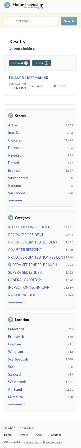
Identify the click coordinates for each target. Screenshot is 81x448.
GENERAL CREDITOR (24, 280)
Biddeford (16, 329)
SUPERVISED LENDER (25, 272)
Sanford (14, 374)
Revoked (15, 155)
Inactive (14, 133)
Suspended (16, 193)
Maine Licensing (27, 5)
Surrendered (18, 178)
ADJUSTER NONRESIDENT (29, 227)
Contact (56, 434)
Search (69, 21)
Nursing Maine (33, 442)
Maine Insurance (52, 442)
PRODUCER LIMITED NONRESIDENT (36, 257)
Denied (13, 163)
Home (7, 434)
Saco (12, 367)
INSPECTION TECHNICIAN (29, 287)
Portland (15, 389)
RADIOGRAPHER (21, 295)
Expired (14, 170)
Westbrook (17, 382)
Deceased (15, 148)
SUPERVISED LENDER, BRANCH (32, 265)
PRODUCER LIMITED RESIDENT (33, 242)
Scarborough (18, 359)
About (39, 434)
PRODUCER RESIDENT (26, 235)
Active (13, 125)
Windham (15, 352)
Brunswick (16, 337)
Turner (39, 63)
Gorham (14, 344)
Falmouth (15, 397)
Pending (14, 185)
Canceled (15, 140)
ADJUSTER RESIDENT (25, 250)
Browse (23, 434)
